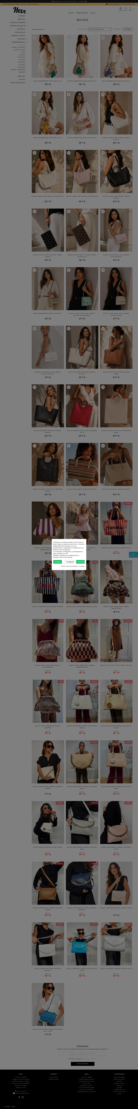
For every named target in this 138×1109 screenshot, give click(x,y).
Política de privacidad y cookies (73, 566)
